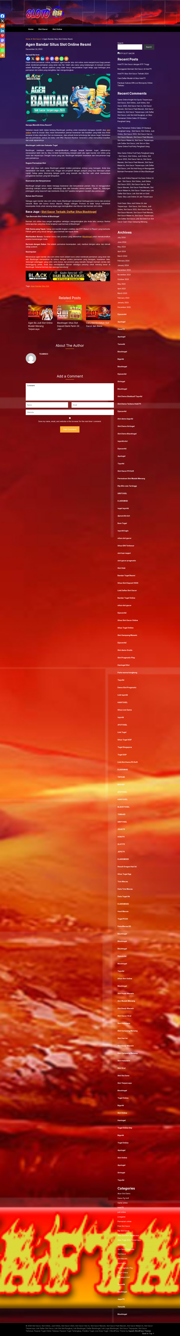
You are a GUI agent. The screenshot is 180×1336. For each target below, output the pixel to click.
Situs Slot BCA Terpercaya (128, 1235)
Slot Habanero (124, 1023)
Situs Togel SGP (125, 740)
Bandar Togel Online (126, 598)
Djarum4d (122, 314)
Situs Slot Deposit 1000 (128, 583)
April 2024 (122, 251)
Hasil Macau (123, 911)
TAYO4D (121, 777)
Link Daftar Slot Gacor (127, 590)
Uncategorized (124, 1277)
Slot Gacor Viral (124, 1016)
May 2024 (122, 247)
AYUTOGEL (122, 725)
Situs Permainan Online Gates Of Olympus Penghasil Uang (135, 118)
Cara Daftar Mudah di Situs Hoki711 (131, 78)
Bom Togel (122, 523)
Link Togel (122, 732)
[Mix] (57, 59)
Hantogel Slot (124, 665)
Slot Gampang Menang (128, 1031)
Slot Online (57, 29)
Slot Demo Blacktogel (127, 434)
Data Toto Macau (125, 889)
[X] (33, 59)
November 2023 (124, 275)
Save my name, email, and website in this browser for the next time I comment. (69, 421)
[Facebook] (28, 59)
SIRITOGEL (122, 493)
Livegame (121, 1217)
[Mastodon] (52, 59)
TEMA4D (121, 814)
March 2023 (122, 293)
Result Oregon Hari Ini (127, 867)
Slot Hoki (121, 568)
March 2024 (122, 256)
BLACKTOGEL (124, 807)
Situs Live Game (125, 710)
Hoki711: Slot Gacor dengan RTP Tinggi (133, 64)
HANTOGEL (123, 702)
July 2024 (122, 237)
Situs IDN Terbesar (126, 546)
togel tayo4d (123, 508)
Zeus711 (121, 329)
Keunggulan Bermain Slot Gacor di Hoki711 (134, 69)
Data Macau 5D (124, 926)
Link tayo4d (123, 695)
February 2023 (123, 298)
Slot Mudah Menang (126, 1001)
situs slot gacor (124, 538)
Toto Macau (123, 881)
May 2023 (122, 284)
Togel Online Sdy (125, 1128)
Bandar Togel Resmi (126, 575)
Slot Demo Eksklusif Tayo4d (130, 396)
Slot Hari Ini (123, 1038)
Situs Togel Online (125, 628)
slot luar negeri (124, 553)
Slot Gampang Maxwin (127, 635)
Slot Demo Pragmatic (126, 1249)
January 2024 (123, 265)
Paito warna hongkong (127, 672)
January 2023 (123, 302)
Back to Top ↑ (148, 1333)
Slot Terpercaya (125, 1083)
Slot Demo (122, 1245)
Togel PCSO (123, 919)
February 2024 (123, 261)
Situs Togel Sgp (124, 874)
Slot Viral (122, 1068)
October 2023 (123, 279)
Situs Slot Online (125, 978)
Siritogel (121, 381)
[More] (66, 59)
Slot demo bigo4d (125, 419)
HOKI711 (121, 837)
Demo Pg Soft (123, 1198)
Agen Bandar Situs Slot (40, 286)
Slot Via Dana (123, 1076)
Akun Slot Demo (124, 1193)
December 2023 (124, 270)
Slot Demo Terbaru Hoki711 (129, 404)
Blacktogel (122, 352)
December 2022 (124, 307)
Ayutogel (121, 322)
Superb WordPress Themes (139, 1331)
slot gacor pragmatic (127, 561)
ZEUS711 (121, 829)
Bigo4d (121, 359)
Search (120, 43)
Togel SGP (122, 755)
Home (30, 29)
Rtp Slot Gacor (123, 1231)
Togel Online (123, 1098)
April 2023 (122, 289)
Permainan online (124, 1221)
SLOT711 (121, 844)
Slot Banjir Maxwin (126, 1008)
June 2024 (122, 242)
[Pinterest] (47, 59)
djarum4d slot (124, 516)
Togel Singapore (125, 747)
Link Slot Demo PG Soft (128, 762)
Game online (123, 1203)
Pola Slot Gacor (124, 1226)
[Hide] (1, 60)
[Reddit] (38, 59)
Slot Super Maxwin (126, 993)
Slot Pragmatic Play (126, 658)
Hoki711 (121, 1207)
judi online (122, 1212)
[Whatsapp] (61, 59)
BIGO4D (121, 784)
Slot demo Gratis (125, 650)
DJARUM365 (123, 859)
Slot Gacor (43, 29)
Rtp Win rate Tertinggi (127, 486)
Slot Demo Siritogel (126, 426)
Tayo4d (121, 680)
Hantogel (122, 1120)
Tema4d (121, 344)
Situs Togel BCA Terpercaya (129, 1240)
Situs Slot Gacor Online (128, 620)
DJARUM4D (123, 501)
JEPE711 (121, 852)
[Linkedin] (42, 59)
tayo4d (121, 717)
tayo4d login (123, 531)
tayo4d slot (123, 441)
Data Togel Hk (124, 896)
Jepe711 (121, 1299)
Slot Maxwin (122, 1259)
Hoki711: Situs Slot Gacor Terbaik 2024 (133, 74)
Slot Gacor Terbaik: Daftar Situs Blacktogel (68, 211)
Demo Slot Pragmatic (127, 687)
